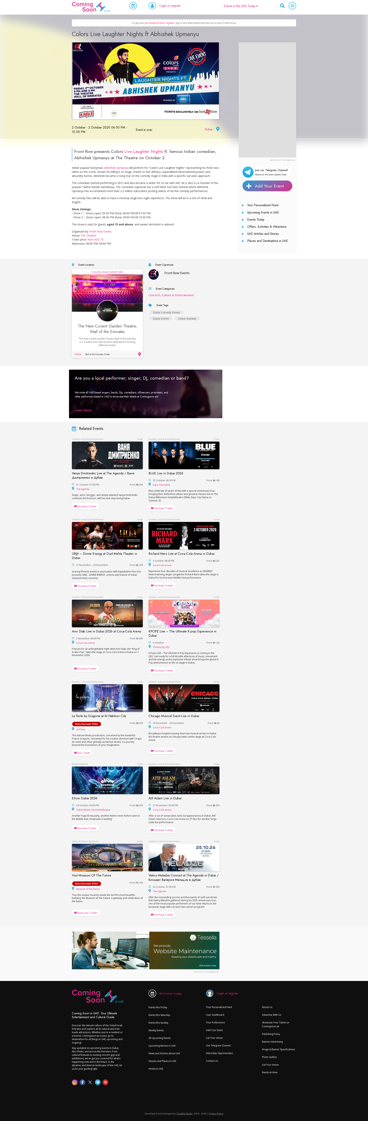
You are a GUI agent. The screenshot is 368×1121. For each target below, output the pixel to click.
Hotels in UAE (156, 1068)
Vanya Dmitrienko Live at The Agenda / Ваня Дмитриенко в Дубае (103, 475)
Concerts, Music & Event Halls (107, 272)
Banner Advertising (272, 1041)
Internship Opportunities (219, 1053)
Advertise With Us (271, 1014)
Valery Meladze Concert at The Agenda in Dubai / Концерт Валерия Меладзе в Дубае (184, 877)
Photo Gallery (269, 1057)
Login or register (170, 5)
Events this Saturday (159, 1015)
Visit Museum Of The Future (91, 875)
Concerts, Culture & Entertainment (171, 295)
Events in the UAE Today (240, 6)
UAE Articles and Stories (263, 234)
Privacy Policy (216, 1113)
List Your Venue (214, 1037)
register (170, 23)
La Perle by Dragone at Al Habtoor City (99, 716)
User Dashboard (215, 1014)
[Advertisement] (267, 99)
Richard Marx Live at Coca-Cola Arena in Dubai (181, 553)
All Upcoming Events (160, 1038)
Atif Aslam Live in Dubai (165, 798)
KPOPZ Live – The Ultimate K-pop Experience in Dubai (182, 633)
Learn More (83, 410)
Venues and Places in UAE (162, 1061)
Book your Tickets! (87, 913)
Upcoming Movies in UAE (162, 1045)
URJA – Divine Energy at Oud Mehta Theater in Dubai (104, 555)
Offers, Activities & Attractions (267, 226)
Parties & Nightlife (80, 764)
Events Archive (270, 1072)
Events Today (255, 219)
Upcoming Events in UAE (263, 212)
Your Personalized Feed (262, 205)
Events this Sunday (158, 1022)
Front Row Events (101, 231)
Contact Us (212, 1060)
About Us (267, 1007)
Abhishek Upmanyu (116, 168)
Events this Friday (158, 1007)
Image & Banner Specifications (278, 1049)
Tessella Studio (184, 1113)
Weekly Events (156, 1030)
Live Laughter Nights (143, 151)
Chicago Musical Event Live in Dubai (174, 716)
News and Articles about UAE (164, 1053)
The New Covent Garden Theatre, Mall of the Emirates (107, 328)
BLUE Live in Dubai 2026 (166, 473)
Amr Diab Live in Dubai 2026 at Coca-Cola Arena (106, 631)
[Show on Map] (217, 129)
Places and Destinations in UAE (267, 241)
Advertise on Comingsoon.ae (282, 160)
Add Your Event (269, 186)
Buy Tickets (83, 753)
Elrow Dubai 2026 (84, 798)
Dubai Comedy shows (166, 312)
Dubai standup (187, 318)
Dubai (208, 129)
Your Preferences (215, 1022)
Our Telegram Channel (218, 1045)
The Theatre (88, 235)
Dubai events (161, 318)
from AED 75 (95, 239)
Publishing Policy (271, 1034)
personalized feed (155, 23)
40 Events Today (170, 993)
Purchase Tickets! (86, 506)
